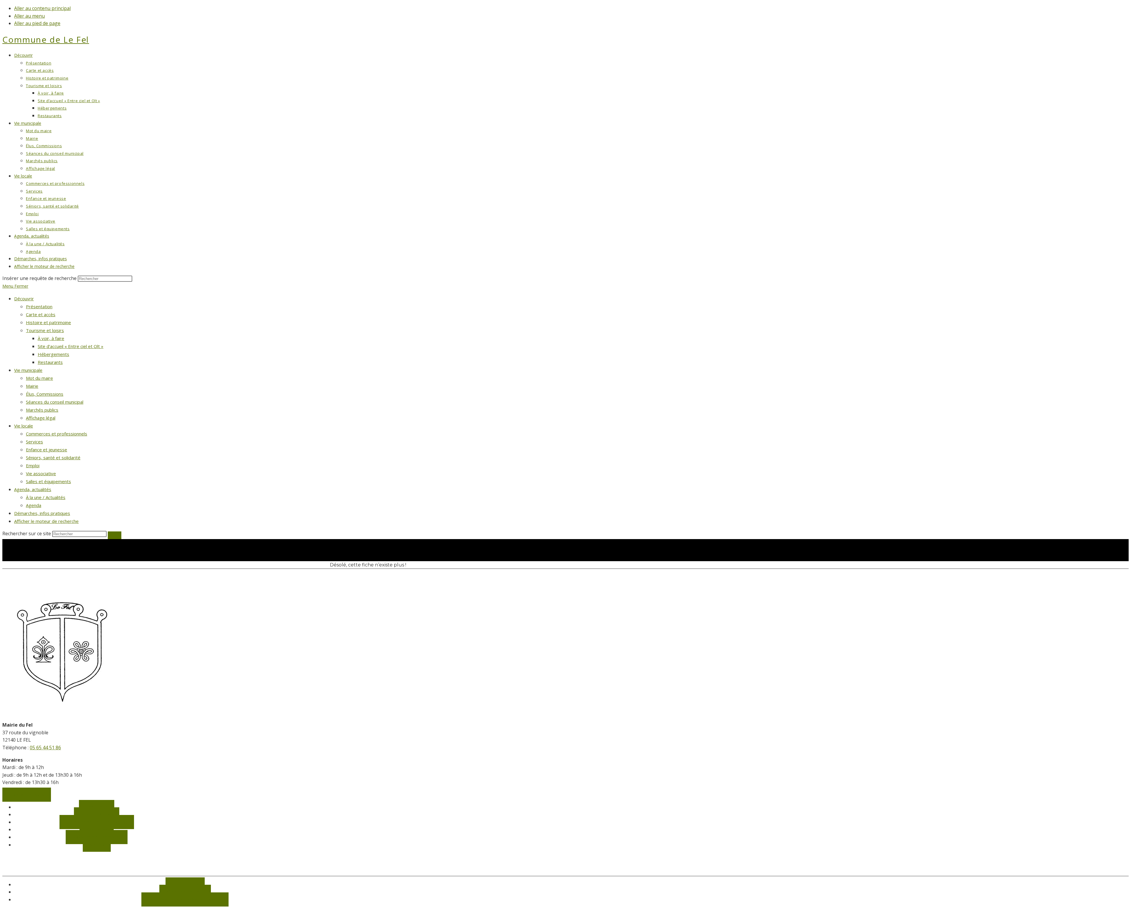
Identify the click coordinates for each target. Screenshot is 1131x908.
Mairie (32, 386)
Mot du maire (39, 378)
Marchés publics (42, 410)
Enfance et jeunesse (46, 450)
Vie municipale (28, 370)
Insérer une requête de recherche (39, 278)
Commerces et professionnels (56, 434)
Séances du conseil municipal (54, 402)
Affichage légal (40, 418)
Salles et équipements (48, 481)
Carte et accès (40, 314)
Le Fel (45, 39)
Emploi (32, 465)
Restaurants (50, 362)
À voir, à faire (51, 338)
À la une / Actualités (45, 497)
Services (34, 442)
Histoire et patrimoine (48, 322)
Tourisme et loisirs (45, 330)
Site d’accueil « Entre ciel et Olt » (70, 346)
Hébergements (53, 354)
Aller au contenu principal (42, 8)
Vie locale (23, 426)
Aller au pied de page (37, 23)
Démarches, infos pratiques (42, 513)
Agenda (33, 505)
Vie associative (41, 473)
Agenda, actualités (32, 489)
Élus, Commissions (44, 394)
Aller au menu (29, 16)
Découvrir (24, 298)
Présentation (39, 306)
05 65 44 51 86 (45, 747)
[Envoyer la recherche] (114, 535)
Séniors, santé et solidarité (53, 457)
